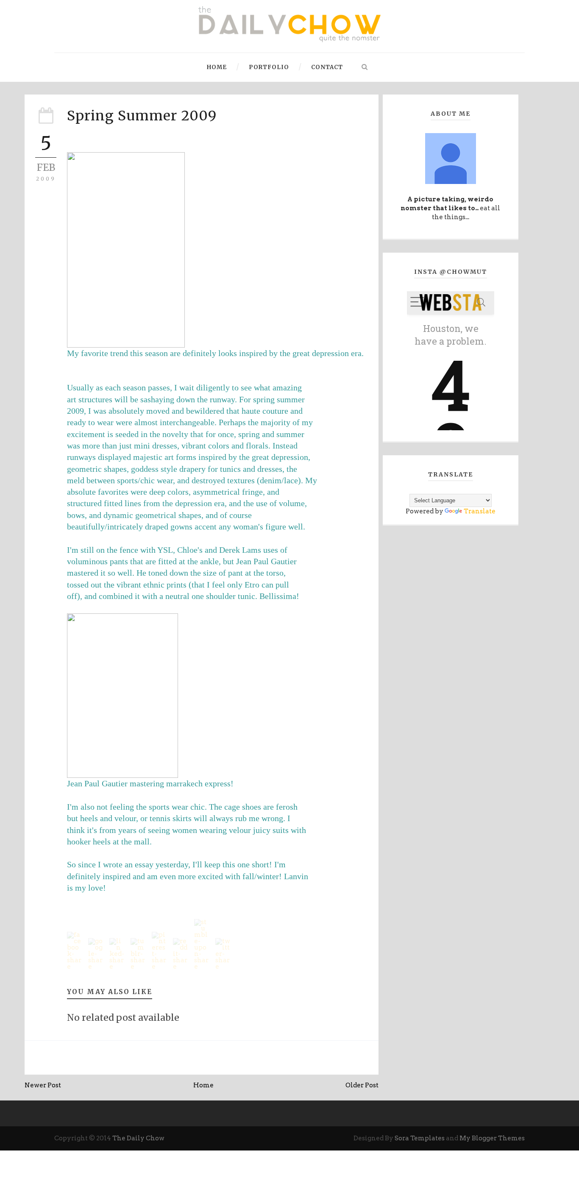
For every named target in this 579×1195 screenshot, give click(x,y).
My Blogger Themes (492, 1138)
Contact (327, 67)
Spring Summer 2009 (142, 115)
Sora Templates (420, 1138)
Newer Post (43, 1085)
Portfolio (269, 67)
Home (217, 67)
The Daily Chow (138, 1138)
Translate (479, 511)
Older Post (362, 1085)
